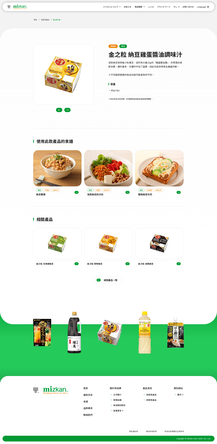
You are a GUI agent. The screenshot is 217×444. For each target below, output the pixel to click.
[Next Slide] (67, 110)
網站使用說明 (151, 431)
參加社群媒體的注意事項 (174, 431)
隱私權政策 (133, 431)
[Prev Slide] (59, 110)
